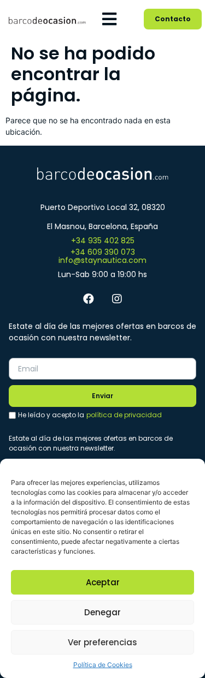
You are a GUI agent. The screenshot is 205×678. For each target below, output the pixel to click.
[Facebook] (88, 299)
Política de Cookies (102, 665)
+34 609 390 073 (103, 252)
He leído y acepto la (90, 414)
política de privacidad (124, 414)
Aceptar (103, 582)
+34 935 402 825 (102, 240)
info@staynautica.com (102, 260)
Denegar (102, 612)
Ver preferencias (102, 642)
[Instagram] (117, 299)
